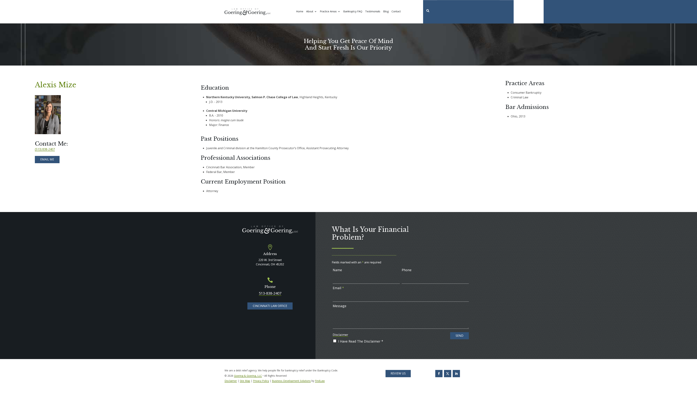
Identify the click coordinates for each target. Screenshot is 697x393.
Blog (386, 11)
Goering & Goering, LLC (248, 375)
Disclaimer (340, 335)
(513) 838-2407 (45, 149)
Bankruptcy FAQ (352, 11)
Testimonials (372, 11)
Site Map (245, 380)
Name (337, 270)
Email (338, 288)
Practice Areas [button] (328, 11)
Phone (406, 270)
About (309, 11)
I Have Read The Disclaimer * (360, 341)
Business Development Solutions (291, 380)
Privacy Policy (261, 380)
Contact (396, 11)
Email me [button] (47, 159)
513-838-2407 (270, 293)
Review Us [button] (398, 373)
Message (339, 306)
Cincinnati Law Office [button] (270, 306)
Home (299, 11)
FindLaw (320, 380)
